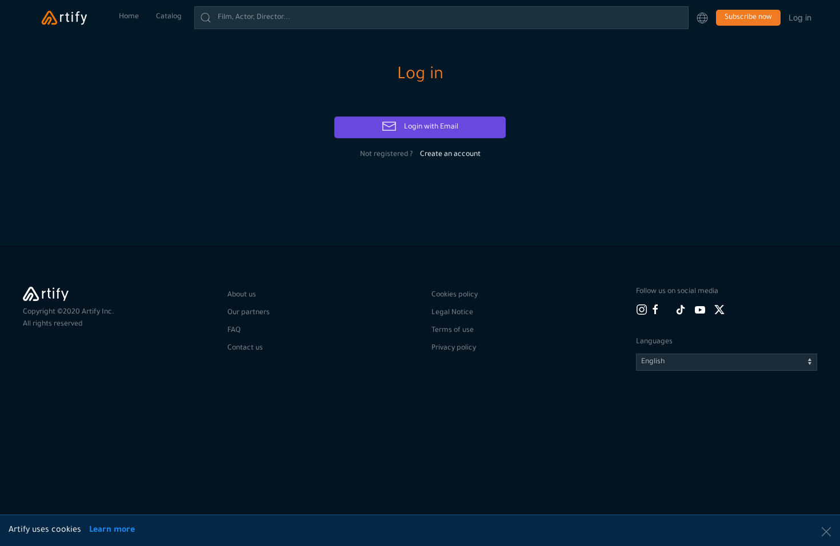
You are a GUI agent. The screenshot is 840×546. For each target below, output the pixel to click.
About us (241, 295)
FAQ (234, 331)
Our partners (248, 313)
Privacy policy (453, 348)
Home (129, 17)
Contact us (245, 348)
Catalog (169, 17)
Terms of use (452, 331)
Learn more (112, 530)
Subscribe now (748, 18)
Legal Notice (452, 313)
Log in (800, 17)
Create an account (450, 155)
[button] (702, 18)
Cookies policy (454, 295)
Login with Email (430, 127)
